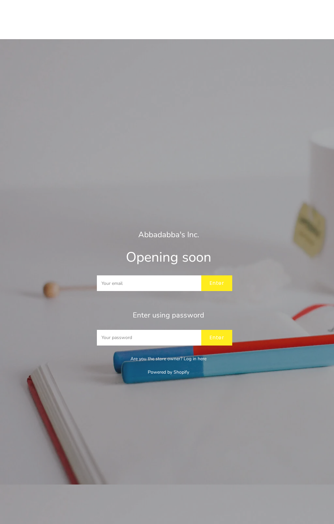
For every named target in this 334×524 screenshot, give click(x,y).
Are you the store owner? (168, 359)
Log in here (195, 359)
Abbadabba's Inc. (168, 234)
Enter (216, 283)
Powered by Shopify (168, 372)
